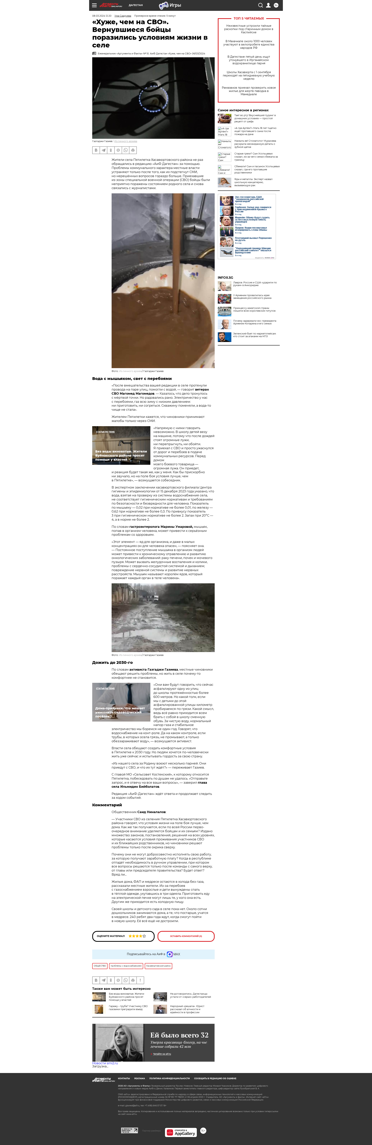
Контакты (124, 1078)
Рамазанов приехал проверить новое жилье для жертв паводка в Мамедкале (249, 91)
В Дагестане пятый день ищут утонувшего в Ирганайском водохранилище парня (248, 60)
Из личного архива (125, 141)
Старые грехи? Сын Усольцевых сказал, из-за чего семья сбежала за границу (256, 156)
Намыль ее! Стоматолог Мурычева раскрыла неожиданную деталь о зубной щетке (255, 143)
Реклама (139, 1078)
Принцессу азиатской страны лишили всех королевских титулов (254, 309)
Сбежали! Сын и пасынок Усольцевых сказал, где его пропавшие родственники (257, 169)
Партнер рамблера (151, 1131)
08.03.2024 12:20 (101, 15)
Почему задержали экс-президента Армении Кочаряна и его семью (254, 322)
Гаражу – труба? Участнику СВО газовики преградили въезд (128, 1008)
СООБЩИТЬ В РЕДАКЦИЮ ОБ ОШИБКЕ (215, 1078)
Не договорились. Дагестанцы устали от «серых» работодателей (190, 995)
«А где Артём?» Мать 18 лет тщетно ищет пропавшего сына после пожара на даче (255, 131)
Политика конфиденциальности (169, 1078)
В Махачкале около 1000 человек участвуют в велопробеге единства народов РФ (248, 45)
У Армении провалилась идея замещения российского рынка (252, 296)
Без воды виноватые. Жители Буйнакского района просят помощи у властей (126, 996)
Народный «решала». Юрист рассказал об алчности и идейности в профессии (187, 1009)
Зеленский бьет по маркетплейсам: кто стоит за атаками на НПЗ (254, 335)
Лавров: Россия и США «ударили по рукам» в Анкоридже (255, 284)
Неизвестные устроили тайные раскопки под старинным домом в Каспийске (248, 29)
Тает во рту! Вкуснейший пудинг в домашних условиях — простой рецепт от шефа (255, 118)
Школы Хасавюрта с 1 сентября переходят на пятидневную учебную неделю (249, 76)
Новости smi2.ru (105, 1063)
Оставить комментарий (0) (186, 936)
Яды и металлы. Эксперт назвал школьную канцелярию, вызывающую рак (253, 182)
